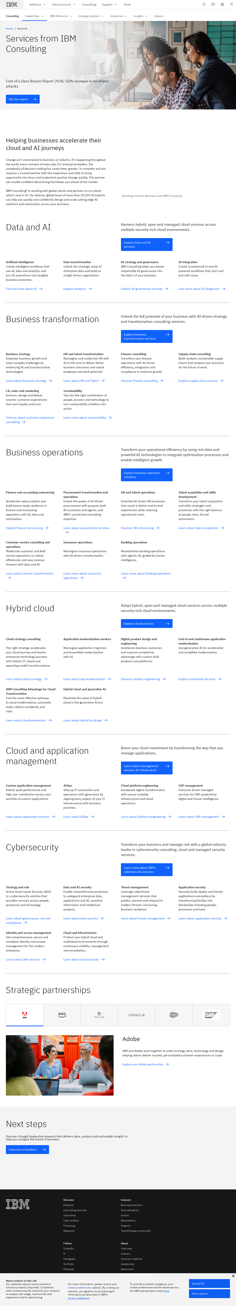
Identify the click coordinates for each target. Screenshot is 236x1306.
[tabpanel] (118, 1061)
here (166, 1291)
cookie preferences (79, 1287)
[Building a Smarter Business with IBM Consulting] (176, 165)
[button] (222, 4)
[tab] (24, 1015)
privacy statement (78, 1298)
